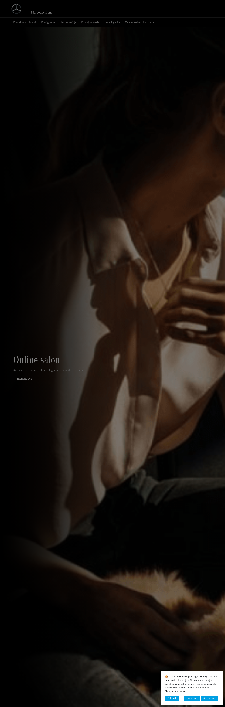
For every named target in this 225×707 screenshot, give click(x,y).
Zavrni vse (192, 698)
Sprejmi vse (209, 698)
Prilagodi (172, 698)
